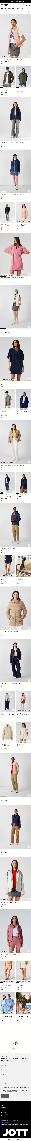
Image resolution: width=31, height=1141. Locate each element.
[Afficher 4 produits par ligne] (29, 12)
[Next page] (29, 1024)
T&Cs (24, 1118)
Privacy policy (10, 1118)
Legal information (17, 1118)
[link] (11, 1024)
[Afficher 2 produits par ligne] (26, 12)
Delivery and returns (5, 1120)
